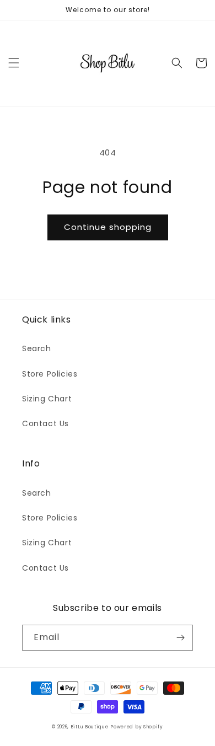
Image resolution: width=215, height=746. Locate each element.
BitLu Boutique (90, 726)
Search (36, 348)
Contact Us (45, 423)
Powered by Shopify (136, 726)
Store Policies (49, 373)
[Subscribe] (180, 638)
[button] (14, 63)
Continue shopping (108, 227)
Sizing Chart (47, 398)
